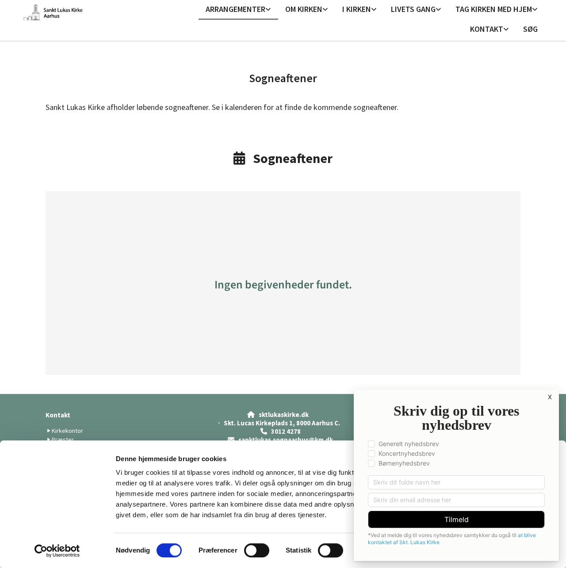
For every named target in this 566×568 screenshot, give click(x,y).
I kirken (356, 9)
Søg (530, 29)
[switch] (256, 550)
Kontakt (486, 29)
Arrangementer (235, 9)
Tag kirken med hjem (493, 9)
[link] (238, 10)
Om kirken (303, 9)
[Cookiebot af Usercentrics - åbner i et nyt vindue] (57, 550)
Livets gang (413, 9)
